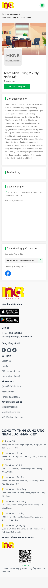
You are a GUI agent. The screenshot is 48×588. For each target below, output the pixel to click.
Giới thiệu (6, 361)
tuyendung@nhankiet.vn (19, 336)
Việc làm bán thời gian (12, 417)
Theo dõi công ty (17, 87)
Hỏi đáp (5, 366)
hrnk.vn (25, 565)
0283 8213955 (15, 333)
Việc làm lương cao (11, 412)
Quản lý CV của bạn (11, 386)
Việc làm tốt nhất (9, 407)
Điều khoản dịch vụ (11, 371)
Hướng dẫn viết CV (11, 397)
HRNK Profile (8, 392)
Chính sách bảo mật (11, 376)
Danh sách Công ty (10, 14)
